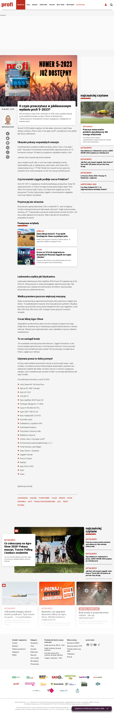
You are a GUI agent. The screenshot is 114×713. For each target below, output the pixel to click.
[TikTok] (99, 644)
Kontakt (14, 643)
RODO (14, 655)
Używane (34, 4)
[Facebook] (7, 133)
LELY (59, 502)
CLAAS (54, 498)
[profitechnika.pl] (7, 4)
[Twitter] (7, 138)
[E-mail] (7, 147)
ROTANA (21, 505)
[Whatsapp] (7, 152)
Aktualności (20, 4)
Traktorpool (70, 654)
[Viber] (7, 157)
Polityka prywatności (19, 649)
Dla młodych (70, 4)
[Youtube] (95, 644)
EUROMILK (22, 502)
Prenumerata (80, 4)
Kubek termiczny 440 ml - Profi (54, 645)
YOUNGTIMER (44, 498)
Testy (28, 4)
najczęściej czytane (94, 95)
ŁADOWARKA (23, 498)
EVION (69, 498)
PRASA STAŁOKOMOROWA (44, 502)
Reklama (15, 646)
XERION (62, 498)
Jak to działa (60, 4)
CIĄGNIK (33, 498)
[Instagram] (91, 644)
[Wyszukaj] (111, 4)
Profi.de (69, 657)
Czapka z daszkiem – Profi (53, 658)
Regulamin (15, 652)
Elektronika (43, 4)
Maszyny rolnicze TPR (74, 646)
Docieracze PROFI (73, 643)
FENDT (65, 502)
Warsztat (52, 4)
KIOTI (30, 502)
